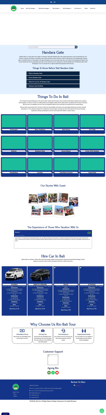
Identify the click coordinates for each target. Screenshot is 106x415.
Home (22, 8)
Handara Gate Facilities (36, 86)
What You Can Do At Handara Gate (39, 82)
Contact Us (92, 8)
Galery (86, 8)
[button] (53, 74)
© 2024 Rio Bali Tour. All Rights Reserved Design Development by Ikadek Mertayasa (53, 401)
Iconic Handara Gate (35, 77)
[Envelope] (57, 372)
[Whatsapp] (53, 372)
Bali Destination (67, 8)
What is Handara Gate (35, 73)
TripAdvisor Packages (43, 8)
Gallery (15, 396)
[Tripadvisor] (49, 372)
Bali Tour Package (30, 8)
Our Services (77, 8)
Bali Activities (56, 8)
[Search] (76, 47)
